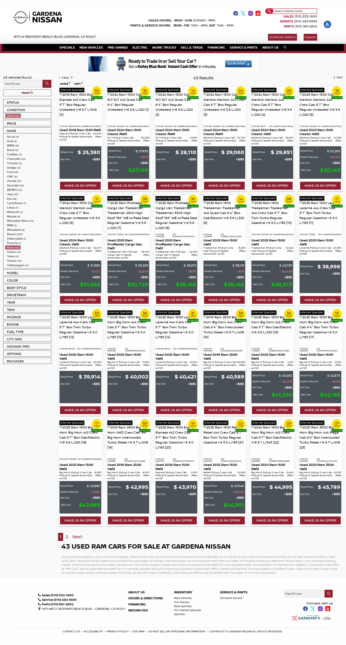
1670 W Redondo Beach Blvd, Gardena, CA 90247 (54, 36)
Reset (26, 93)
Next (77, 537)
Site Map (138, 631)
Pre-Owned (181, 602)
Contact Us (72, 631)
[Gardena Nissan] (39, 16)
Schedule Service (282, 37)
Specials (179, 614)
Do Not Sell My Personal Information (176, 631)
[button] (327, 24)
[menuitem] (28, 115)
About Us (136, 592)
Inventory (183, 592)
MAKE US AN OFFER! (80, 185)
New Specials (183, 606)
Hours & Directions (145, 598)
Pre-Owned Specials (187, 610)
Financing (137, 604)
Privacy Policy (118, 631)
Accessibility (94, 631)
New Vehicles (183, 598)
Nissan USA (138, 610)
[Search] (47, 84)
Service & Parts (234, 592)
